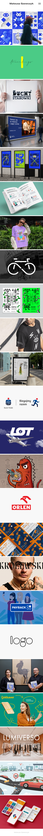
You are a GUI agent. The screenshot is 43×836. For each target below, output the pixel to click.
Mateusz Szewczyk (21, 3)
